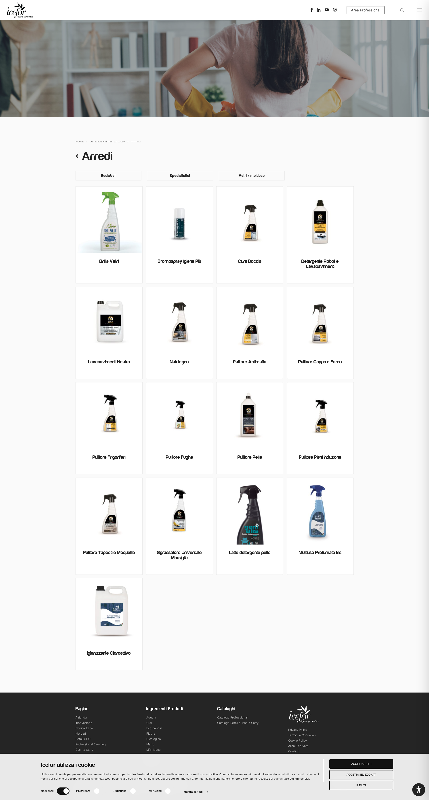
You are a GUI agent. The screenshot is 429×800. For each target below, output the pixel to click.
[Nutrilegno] (179, 320)
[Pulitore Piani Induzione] (320, 415)
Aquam (151, 717)
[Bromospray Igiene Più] (179, 220)
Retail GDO (83, 739)
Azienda (81, 717)
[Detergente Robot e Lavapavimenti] (320, 220)
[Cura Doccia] (250, 220)
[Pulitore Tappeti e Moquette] (109, 511)
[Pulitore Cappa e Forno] (320, 320)
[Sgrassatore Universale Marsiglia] (179, 511)
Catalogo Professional (232, 717)
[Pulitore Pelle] (250, 415)
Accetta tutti (361, 764)
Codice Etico (84, 728)
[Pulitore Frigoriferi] (109, 415)
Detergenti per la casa (107, 141)
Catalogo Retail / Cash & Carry (238, 723)
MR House (153, 749)
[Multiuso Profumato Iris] (320, 511)
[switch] (99, 791)
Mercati (81, 733)
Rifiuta (361, 785)
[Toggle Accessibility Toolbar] (419, 790)
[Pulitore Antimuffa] (250, 320)
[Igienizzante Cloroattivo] (109, 611)
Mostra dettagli (193, 792)
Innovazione (84, 723)
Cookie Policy (297, 740)
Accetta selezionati (361, 774)
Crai (149, 723)
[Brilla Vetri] (109, 220)
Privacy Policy (297, 729)
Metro (150, 744)
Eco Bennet (154, 728)
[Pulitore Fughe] (179, 415)
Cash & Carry (84, 749)
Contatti (293, 751)
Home (80, 141)
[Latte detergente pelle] (250, 511)
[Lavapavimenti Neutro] (109, 320)
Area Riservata (298, 746)
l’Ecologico (153, 739)
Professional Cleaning (91, 744)
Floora (150, 733)
